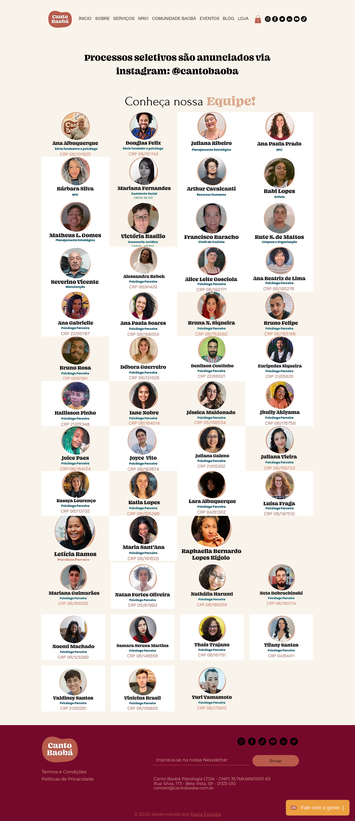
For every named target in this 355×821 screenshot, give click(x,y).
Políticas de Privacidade (68, 779)
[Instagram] (268, 19)
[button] (258, 19)
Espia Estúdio (206, 814)
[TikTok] (304, 19)
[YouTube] (297, 19)
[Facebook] (275, 19)
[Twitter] (282, 19)
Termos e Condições (64, 771)
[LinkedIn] (289, 19)
